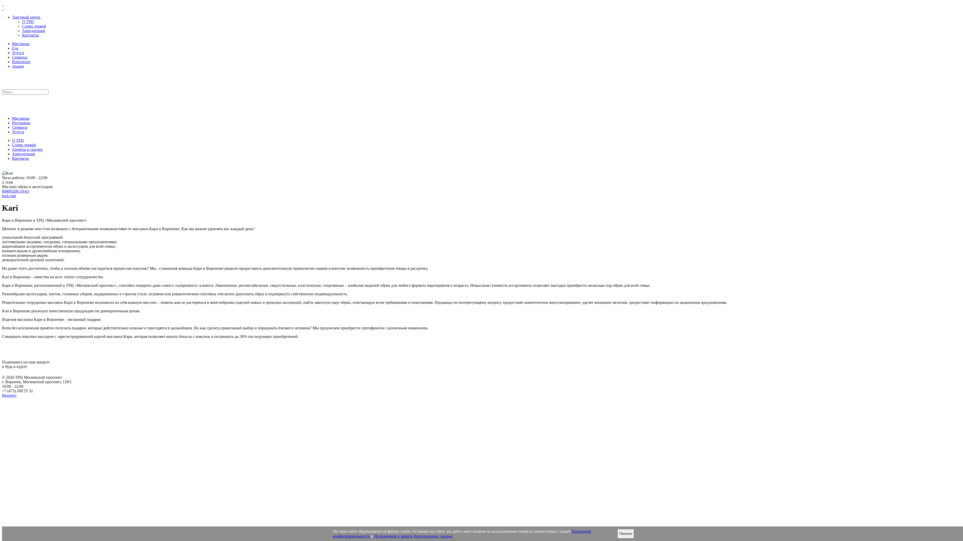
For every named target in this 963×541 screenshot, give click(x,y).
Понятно (625, 533)
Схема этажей (34, 26)
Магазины (21, 44)
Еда (15, 48)
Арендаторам (33, 31)
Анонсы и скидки (27, 149)
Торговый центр (26, 17)
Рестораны (21, 123)
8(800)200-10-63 (15, 191)
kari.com (9, 196)
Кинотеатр (21, 62)
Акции (18, 66)
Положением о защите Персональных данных (413, 536)
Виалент (9, 395)
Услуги (18, 53)
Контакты (30, 35)
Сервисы (19, 57)
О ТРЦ (28, 22)
